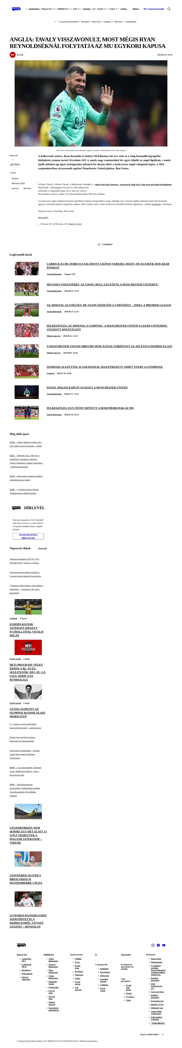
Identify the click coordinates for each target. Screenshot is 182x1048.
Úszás (77, 962)
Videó (128, 1000)
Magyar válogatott (26, 978)
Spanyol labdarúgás (53, 965)
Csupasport (107, 21)
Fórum (129, 993)
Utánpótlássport (130, 21)
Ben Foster (27, 188)
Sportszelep (126, 955)
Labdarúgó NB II (26, 965)
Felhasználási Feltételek (156, 1018)
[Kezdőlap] (16, 9)
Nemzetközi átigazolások (54, 1009)
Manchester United (18, 183)
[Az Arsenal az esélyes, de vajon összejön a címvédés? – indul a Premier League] (27, 316)
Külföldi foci (49, 955)
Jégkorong (104, 976)
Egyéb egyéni (15, 659)
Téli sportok (78, 989)
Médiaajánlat (156, 962)
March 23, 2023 (75, 224)
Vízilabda (104, 985)
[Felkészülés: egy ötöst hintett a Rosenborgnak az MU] (27, 419)
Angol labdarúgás (54, 274)
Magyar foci (22, 955)
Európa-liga (54, 987)
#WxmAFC (43, 217)
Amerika (86, 9)
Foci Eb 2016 (52, 998)
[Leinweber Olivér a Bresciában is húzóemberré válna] (28, 866)
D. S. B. (20, 55)
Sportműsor (85, 21)
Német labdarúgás (53, 977)
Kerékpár (79, 971)
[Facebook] (158, 945)
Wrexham (15, 178)
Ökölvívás (79, 975)
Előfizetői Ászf (157, 1008)
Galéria (123, 9)
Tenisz (77, 978)
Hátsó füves (118, 21)
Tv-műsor (130, 997)
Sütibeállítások (158, 1023)
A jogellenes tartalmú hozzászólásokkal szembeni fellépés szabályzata (158, 970)
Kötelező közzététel (155, 979)
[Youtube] (163, 945)
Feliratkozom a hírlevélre (28, 536)
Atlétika (78, 959)
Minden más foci (54, 336)
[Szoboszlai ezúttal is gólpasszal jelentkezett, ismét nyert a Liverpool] (27, 378)
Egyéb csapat (102, 989)
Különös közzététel (155, 996)
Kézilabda (104, 969)
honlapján (156, 204)
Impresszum (156, 959)
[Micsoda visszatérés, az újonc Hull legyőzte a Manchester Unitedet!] (27, 295)
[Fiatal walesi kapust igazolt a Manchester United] (27, 398)
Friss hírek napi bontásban (69, 21)
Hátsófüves (26, 970)
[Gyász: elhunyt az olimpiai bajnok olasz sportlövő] (28, 699)
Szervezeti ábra (157, 992)
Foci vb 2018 (52, 992)
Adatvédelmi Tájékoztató (156, 1012)
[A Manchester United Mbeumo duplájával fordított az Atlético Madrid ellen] (27, 357)
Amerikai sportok (104, 980)
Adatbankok (33, 9)
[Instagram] (152, 945)
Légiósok (50, 373)
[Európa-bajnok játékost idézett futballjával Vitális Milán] (28, 614)
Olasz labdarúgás (53, 971)
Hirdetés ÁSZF (157, 1005)
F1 (94, 9)
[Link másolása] (13, 159)
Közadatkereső (157, 1001)
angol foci (15, 188)
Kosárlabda (105, 972)
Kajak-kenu (78, 967)
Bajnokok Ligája (53, 983)
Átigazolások (27, 974)
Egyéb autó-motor (128, 987)
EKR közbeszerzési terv (156, 986)
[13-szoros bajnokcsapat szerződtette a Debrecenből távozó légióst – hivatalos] (28, 906)
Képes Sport (96, 21)
